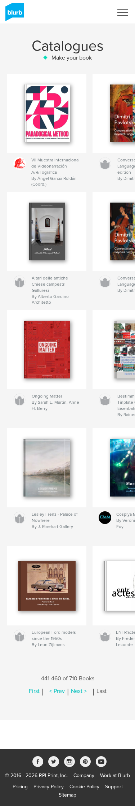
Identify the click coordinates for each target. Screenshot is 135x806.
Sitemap (67, 795)
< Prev (57, 691)
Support (114, 787)
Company (83, 775)
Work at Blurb (115, 775)
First (34, 691)
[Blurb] (13, 14)
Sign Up (95, 13)
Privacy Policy (48, 787)
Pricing (20, 787)
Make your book (71, 57)
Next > (79, 691)
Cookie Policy (84, 787)
